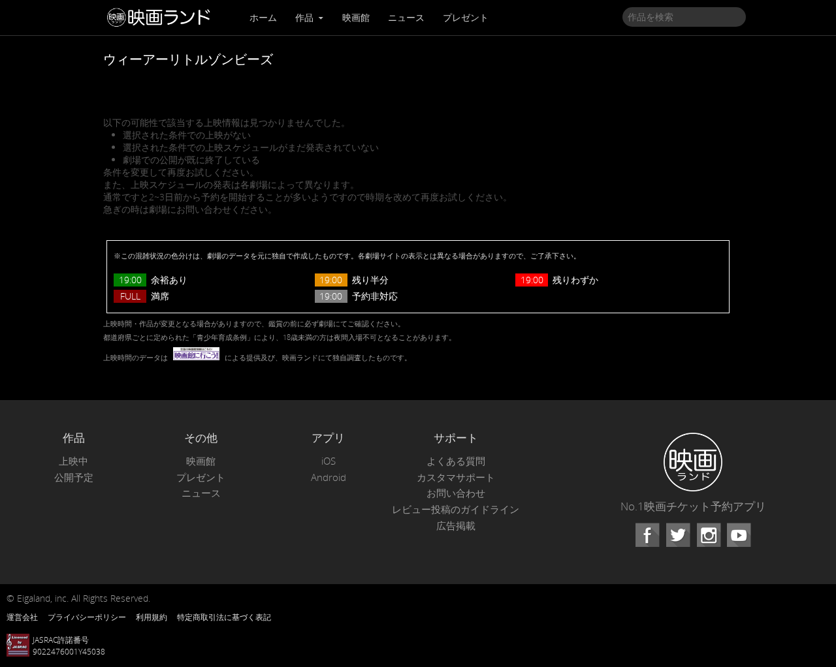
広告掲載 (455, 526)
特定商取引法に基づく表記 (224, 617)
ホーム (263, 17)
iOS (328, 461)
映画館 (356, 17)
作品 (305, 17)
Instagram (709, 535)
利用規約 (151, 617)
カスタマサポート (456, 477)
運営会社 (22, 617)
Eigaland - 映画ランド (162, 17)
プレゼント (466, 17)
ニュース (406, 17)
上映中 (73, 461)
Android (328, 477)
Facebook (647, 535)
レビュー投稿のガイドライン (455, 509)
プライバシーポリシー (87, 617)
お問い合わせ (455, 493)
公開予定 (73, 477)
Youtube (739, 535)
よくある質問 (455, 461)
